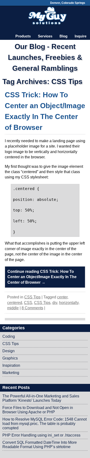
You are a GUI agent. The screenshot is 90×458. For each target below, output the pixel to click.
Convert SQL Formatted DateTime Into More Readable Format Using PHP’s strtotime (39, 444)
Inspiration (11, 365)
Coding (8, 336)
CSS (28, 303)
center (62, 297)
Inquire (80, 36)
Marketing (10, 373)
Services (45, 36)
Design (8, 351)
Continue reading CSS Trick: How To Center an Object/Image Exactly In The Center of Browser (42, 276)
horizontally (68, 303)
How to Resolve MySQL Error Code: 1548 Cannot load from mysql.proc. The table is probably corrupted (44, 423)
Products (23, 36)
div (54, 303)
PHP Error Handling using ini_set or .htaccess (41, 435)
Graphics (10, 358)
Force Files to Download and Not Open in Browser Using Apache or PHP (37, 410)
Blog (63, 36)
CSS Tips (32, 297)
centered (14, 303)
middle (13, 308)
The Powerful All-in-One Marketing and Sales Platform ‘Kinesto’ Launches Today (40, 398)
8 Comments (32, 308)
